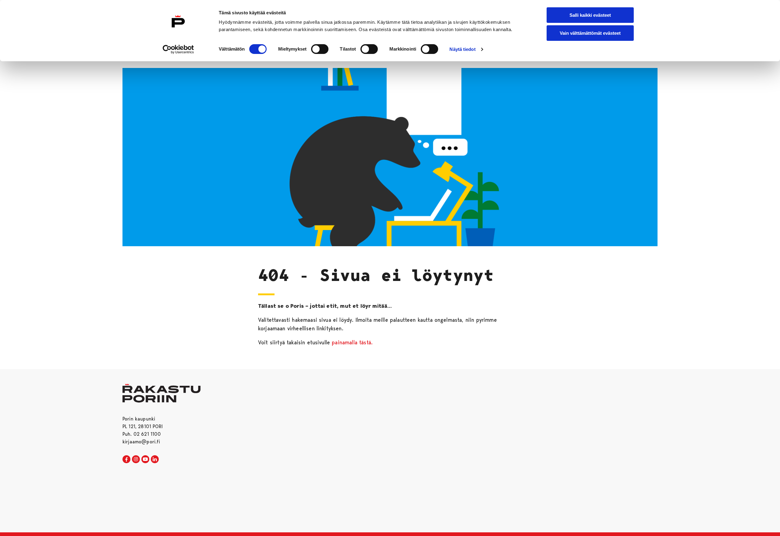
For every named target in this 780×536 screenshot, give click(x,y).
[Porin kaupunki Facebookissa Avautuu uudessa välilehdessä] (126, 459)
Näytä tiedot (462, 49)
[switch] (319, 49)
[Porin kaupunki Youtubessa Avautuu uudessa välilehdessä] (145, 459)
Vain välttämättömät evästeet (590, 33)
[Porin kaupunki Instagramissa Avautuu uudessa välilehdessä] (136, 459)
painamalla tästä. (352, 342)
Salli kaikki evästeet (590, 15)
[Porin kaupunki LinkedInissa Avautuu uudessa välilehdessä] (155, 459)
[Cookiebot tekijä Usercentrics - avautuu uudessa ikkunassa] (178, 49)
